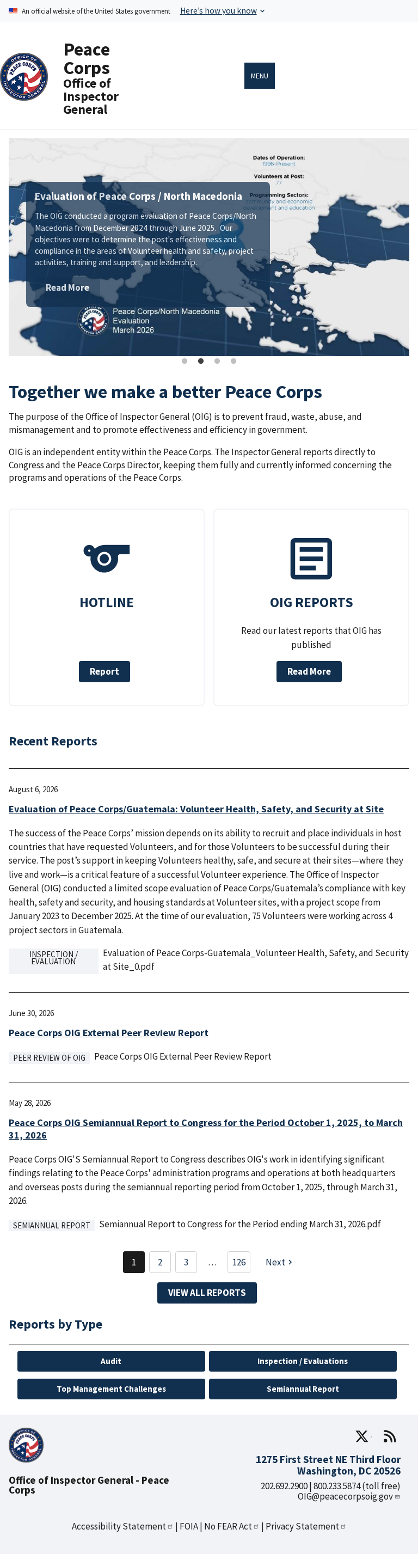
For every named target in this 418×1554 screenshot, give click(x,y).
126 (238, 1262)
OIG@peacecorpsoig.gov (345, 1496)
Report (104, 671)
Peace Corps (86, 58)
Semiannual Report (303, 1389)
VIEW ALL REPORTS (207, 1293)
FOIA (189, 1526)
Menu (259, 76)
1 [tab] (184, 361)
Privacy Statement (302, 1526)
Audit (111, 1361)
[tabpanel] (209, 247)
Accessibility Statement (119, 1526)
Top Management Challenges (111, 1389)
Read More (67, 287)
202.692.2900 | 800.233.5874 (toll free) (331, 1486)
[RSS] (390, 1436)
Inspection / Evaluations (302, 1361)
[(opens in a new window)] (363, 1436)
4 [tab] (233, 361)
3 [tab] (217, 361)
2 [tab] (200, 361)
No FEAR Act (228, 1526)
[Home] (24, 94)
